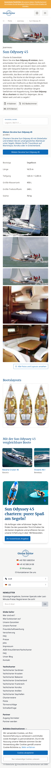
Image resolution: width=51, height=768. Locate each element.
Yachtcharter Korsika (12, 687)
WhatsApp (26, 568)
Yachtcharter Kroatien (13, 673)
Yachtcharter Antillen (12, 690)
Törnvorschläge (10, 704)
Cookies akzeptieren (25, 753)
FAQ (5, 636)
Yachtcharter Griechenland (15, 680)
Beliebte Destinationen (14, 729)
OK (45, 604)
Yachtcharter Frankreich (13, 684)
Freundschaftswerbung (13, 629)
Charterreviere (9, 697)
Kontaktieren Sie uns (26, 572)
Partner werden (10, 721)
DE (9, 584)
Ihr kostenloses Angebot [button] (18, 538)
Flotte (10, 21)
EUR (10, 579)
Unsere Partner (10, 625)
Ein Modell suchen (11, 119)
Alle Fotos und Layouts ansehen (32, 366)
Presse (6, 639)
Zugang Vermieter (11, 718)
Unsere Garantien (11, 622)
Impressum (8, 646)
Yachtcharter (26, 649)
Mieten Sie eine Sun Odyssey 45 (25, 152)
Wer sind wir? (9, 615)
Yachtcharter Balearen (13, 677)
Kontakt (6, 660)
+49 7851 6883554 (27, 560)
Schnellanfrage (9, 708)
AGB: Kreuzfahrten (11, 649)
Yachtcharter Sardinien (13, 670)
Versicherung (9, 632)
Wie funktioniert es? (12, 618)
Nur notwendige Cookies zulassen (25, 759)
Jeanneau (20, 21)
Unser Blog (8, 656)
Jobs (5, 643)
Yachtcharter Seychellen (13, 694)
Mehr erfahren (28, 747)
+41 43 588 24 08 (26, 564)
